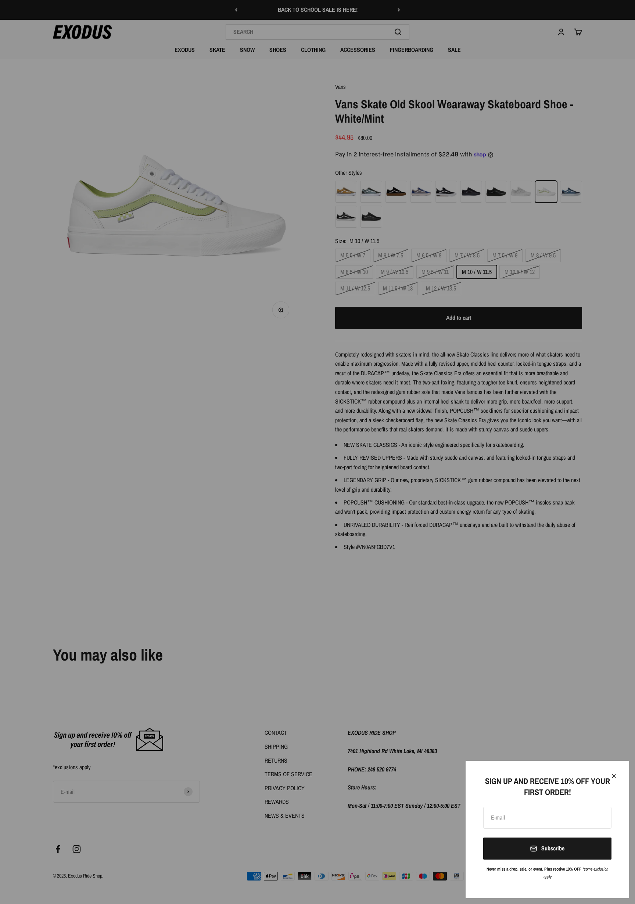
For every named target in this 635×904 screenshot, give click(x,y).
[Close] (613, 776)
